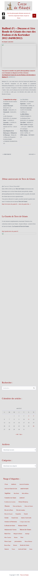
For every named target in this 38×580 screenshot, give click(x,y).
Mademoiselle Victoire (11, 529)
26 (33, 426)
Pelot (22, 537)
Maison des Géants (25, 530)
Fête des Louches (20, 510)
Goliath (6, 518)
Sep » (20, 434)
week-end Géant (22, 549)
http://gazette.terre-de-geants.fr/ (10, 231)
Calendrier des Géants (10, 498)
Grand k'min (15, 518)
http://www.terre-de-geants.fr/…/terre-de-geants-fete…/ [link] (16, 204)
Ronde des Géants (24, 545)
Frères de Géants (29, 506)
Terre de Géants (24, 575)
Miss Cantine (7, 537)
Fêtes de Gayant (8, 514)
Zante (30, 549)
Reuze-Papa (7, 545)
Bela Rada (16, 493)
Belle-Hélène (25, 493)
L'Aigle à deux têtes (25, 521)
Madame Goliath (22, 525)
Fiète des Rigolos (17, 506)
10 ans (6, 484)
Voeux (13, 549)
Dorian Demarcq (23, 502)
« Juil (17, 434)
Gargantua (18, 514)
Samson (7, 549)
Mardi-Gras (7, 533)
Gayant (26, 514)
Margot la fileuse (18, 533)
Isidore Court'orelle (26, 518)
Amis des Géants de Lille (10, 488)
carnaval (21, 498)
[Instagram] (3, 17)
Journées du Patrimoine (11, 521)
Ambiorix (13, 484)
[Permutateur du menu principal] (34, 16)
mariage (27, 533)
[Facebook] (3, 14)
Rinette (15, 545)
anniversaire (24, 488)
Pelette (16, 537)
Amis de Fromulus (24, 484)
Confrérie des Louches (9, 502)
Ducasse (7, 506)
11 (28, 419)
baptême (7, 493)
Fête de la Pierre (8, 510)
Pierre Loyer (8, 541)
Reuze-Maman (28, 541)
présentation (18, 541)
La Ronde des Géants (9, 525)
